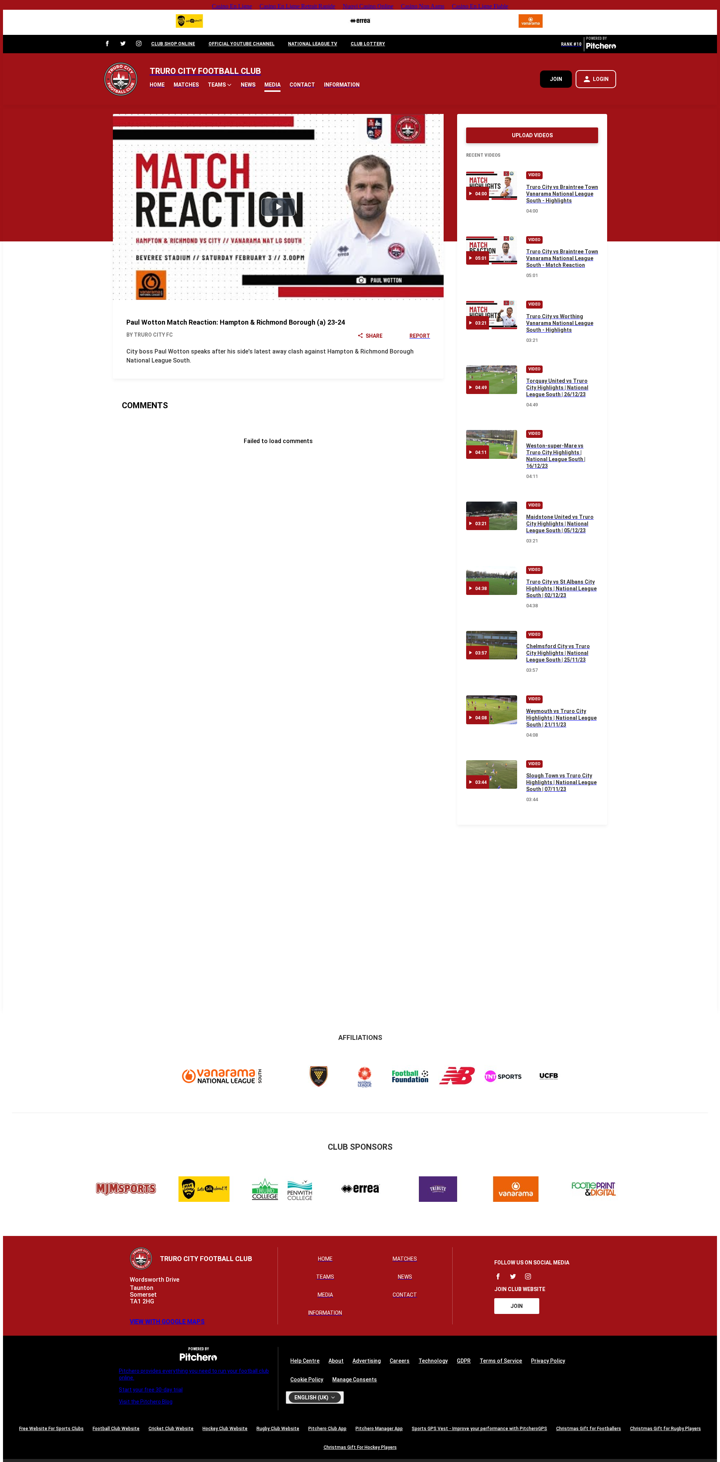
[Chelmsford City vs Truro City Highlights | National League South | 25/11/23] (491, 645)
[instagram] (138, 44)
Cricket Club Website (171, 1428)
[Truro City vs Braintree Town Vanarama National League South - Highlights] (491, 185)
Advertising (366, 1361)
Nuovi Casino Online (368, 6)
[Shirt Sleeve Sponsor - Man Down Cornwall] (189, 22)
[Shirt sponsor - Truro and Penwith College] (282, 1190)
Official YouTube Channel (241, 43)
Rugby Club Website (277, 1428)
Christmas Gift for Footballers (588, 1428)
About (336, 1361)
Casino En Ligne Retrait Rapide (297, 6)
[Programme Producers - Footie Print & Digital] (594, 1190)
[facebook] (107, 44)
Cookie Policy (306, 1380)
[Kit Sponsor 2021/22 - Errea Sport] (360, 22)
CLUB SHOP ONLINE (173, 43)
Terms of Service (501, 1361)
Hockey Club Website (225, 1428)
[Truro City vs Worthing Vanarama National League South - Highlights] (491, 315)
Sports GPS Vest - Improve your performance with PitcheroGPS (479, 1428)
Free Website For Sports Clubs (51, 1428)
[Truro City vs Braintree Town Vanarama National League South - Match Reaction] (491, 250)
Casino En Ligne (232, 6)
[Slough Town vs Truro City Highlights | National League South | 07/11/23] (491, 774)
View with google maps (167, 1321)
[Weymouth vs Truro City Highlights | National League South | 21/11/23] (491, 709)
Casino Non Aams (422, 6)
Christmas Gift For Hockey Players (360, 1447)
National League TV (312, 43)
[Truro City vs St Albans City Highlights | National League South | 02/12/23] (491, 580)
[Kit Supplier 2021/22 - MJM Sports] (126, 1190)
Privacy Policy (548, 1361)
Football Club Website (116, 1428)
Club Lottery (368, 43)
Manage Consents (354, 1380)
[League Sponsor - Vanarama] (530, 22)
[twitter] (123, 44)
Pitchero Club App (327, 1428)
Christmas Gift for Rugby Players (665, 1428)
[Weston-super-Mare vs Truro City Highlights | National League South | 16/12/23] (491, 444)
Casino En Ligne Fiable (480, 6)
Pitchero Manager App (379, 1428)
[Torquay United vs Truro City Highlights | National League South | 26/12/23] (491, 380)
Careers (400, 1361)
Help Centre (305, 1361)
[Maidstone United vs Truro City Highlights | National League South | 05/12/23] (491, 516)
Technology (433, 1361)
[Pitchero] (601, 47)
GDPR (464, 1361)
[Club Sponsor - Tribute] (438, 1190)
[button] (219, 84)
